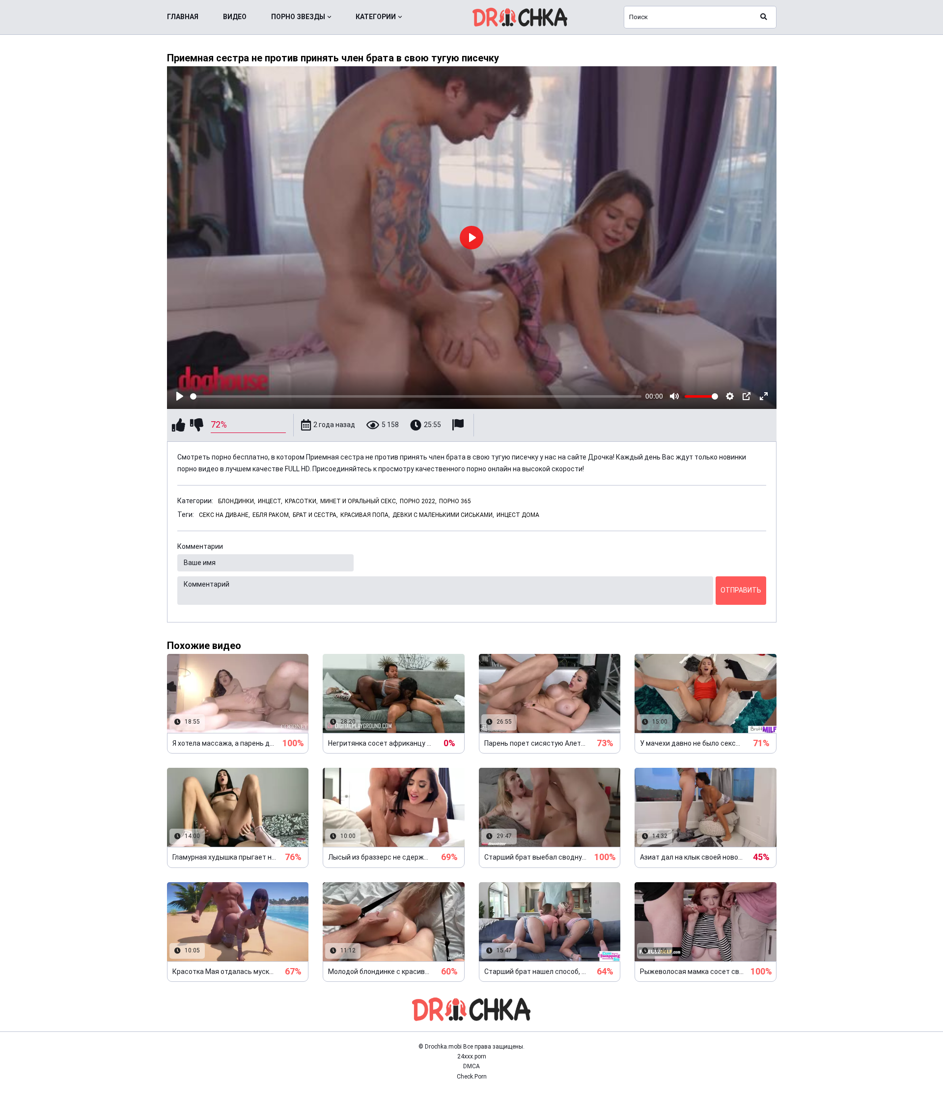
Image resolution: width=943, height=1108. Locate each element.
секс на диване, (224, 515)
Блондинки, (236, 501)
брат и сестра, (315, 515)
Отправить (741, 590)
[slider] (416, 396)
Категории (376, 17)
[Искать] (763, 17)
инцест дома (518, 515)
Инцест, (270, 501)
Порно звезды (298, 17)
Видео (235, 17)
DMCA (471, 1066)
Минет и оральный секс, (358, 501)
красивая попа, (365, 515)
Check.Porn (472, 1076)
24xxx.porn (471, 1056)
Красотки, (301, 501)
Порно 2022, (418, 501)
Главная (182, 17)
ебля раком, (271, 515)
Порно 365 (455, 501)
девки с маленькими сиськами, (443, 515)
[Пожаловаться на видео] (459, 424)
